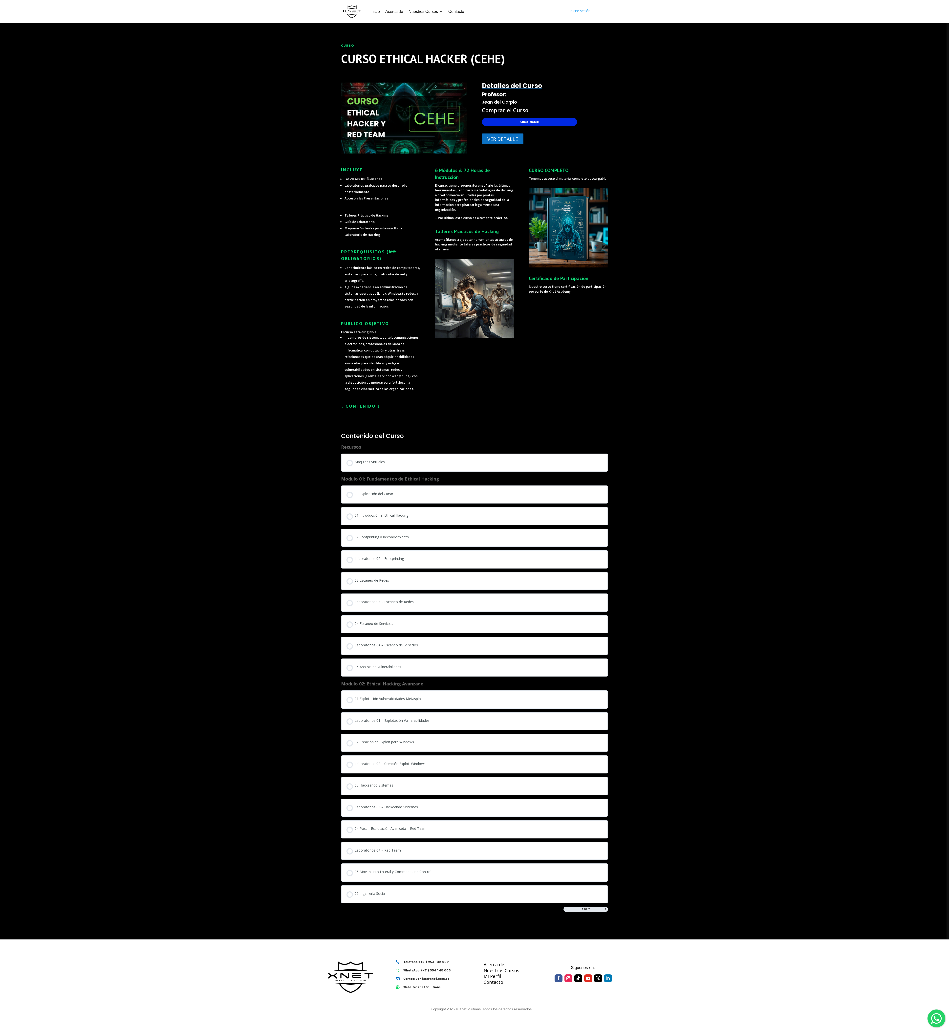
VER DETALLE (502, 139)
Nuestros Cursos (423, 11)
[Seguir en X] (598, 978)
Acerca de (394, 11)
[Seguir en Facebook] (558, 978)
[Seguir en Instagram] (568, 978)
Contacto (456, 11)
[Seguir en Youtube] (588, 978)
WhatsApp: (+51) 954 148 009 (427, 971)
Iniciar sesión (580, 10)
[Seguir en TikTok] (578, 978)
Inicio (375, 11)
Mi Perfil (492, 976)
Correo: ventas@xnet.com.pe (426, 979)
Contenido (360, 406)
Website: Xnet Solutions (422, 987)
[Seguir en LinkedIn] (608, 978)
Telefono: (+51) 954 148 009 (426, 962)
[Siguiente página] (605, 909)
